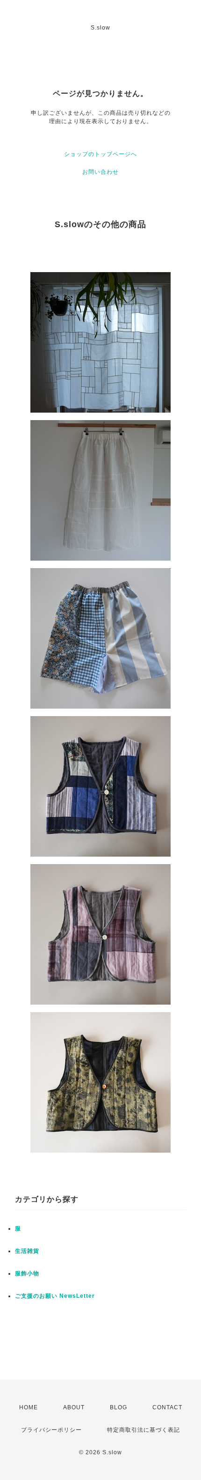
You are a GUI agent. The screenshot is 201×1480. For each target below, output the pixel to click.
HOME (28, 1407)
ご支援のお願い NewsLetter (55, 1296)
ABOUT (74, 1407)
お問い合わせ (100, 172)
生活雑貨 (27, 1251)
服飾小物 (27, 1273)
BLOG (118, 1407)
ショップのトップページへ (100, 154)
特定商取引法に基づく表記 (143, 1430)
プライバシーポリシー (51, 1430)
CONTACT (167, 1407)
